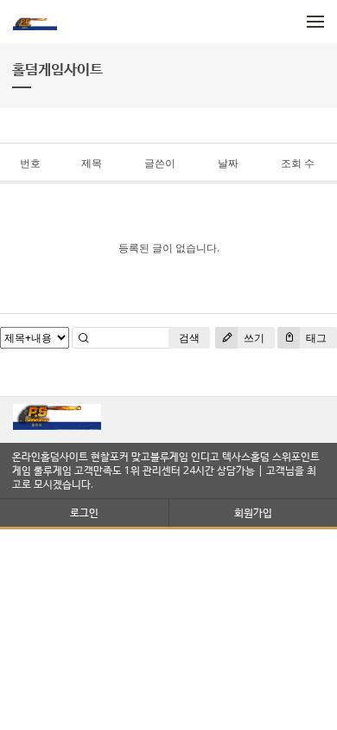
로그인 (84, 512)
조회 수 (298, 163)
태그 (315, 337)
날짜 (228, 163)
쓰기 (252, 337)
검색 (189, 337)
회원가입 (253, 512)
